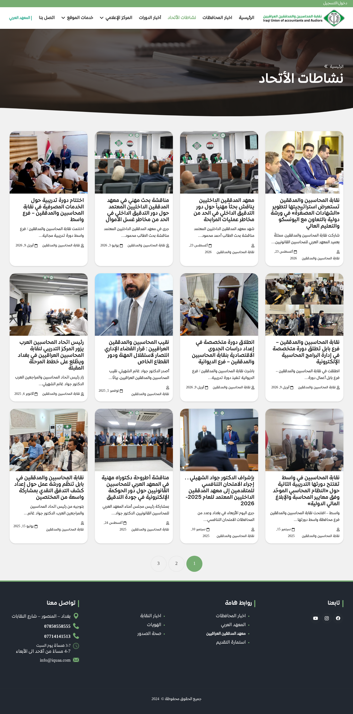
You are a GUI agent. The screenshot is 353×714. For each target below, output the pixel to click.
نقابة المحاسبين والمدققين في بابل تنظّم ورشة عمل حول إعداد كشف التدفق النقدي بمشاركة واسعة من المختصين (49, 488)
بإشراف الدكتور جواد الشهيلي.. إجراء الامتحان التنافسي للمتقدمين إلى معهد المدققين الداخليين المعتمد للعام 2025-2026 (219, 491)
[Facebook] (338, 618)
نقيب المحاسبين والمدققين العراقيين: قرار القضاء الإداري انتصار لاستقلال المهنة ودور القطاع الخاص (136, 352)
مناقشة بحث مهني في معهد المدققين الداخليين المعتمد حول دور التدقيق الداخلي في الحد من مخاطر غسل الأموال (137, 210)
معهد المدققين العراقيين (226, 634)
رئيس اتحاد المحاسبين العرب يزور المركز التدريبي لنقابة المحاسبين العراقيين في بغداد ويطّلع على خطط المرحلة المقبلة (51, 356)
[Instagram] (326, 618)
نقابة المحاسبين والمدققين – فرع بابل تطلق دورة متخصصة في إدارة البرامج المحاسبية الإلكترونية (306, 352)
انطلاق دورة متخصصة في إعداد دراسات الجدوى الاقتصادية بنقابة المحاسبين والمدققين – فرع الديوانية (223, 352)
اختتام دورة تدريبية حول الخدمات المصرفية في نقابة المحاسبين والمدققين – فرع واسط (53, 210)
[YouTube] (315, 618)
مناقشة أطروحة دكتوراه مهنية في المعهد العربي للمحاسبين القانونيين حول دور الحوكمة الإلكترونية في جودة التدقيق (135, 488)
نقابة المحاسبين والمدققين (321, 258)
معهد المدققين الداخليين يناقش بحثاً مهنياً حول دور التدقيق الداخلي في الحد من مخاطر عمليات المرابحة (224, 210)
